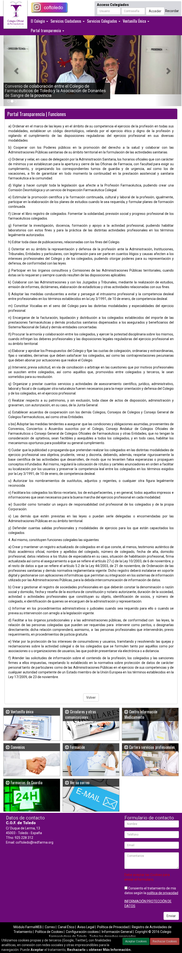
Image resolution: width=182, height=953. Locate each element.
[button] (17, 70)
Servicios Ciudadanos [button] (66, 21)
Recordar (172, 11)
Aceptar (37, 950)
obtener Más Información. (110, 950)
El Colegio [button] (38, 21)
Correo (50, 927)
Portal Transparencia (26, 113)
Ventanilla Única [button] (135, 21)
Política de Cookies (49, 932)
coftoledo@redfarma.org (34, 842)
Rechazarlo (76, 950)
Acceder (155, 11)
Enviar (171, 916)
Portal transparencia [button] (46, 30)
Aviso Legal (85, 927)
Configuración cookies (82, 932)
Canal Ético (66, 927)
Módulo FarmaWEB (28, 927)
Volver (91, 697)
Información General (117, 932)
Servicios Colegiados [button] (102, 21)
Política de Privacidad (113, 927)
